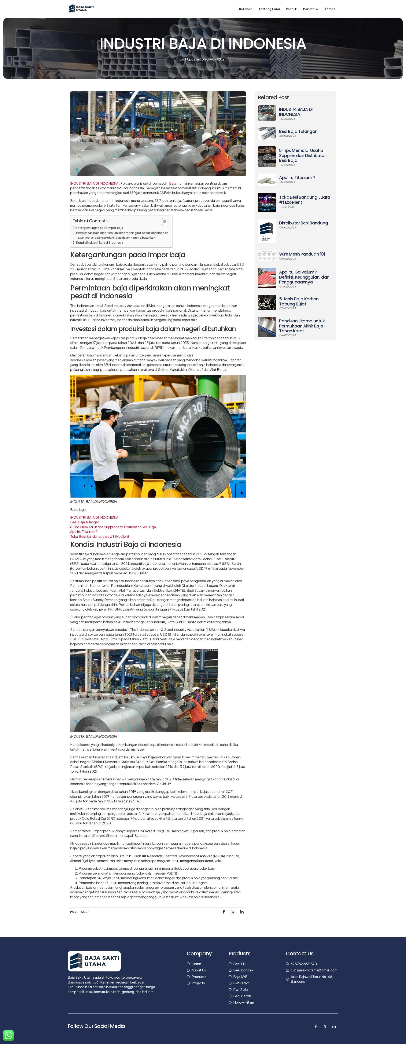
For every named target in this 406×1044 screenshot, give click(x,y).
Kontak (330, 9)
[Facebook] (224, 912)
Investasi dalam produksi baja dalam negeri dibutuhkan (118, 237)
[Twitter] (233, 912)
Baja (172, 183)
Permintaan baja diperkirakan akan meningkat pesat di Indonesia (122, 233)
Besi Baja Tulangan (85, 522)
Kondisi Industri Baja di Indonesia (99, 242)
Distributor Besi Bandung (303, 223)
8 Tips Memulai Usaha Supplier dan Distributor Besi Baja (113, 527)
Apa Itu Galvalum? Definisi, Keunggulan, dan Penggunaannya (304, 277)
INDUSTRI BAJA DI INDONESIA (94, 183)
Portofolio (310, 9)
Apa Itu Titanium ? (83, 531)
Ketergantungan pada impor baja (99, 228)
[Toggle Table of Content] (163, 221)
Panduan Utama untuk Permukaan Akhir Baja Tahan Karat (302, 326)
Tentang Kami (269, 9)
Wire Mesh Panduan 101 (302, 254)
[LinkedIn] (242, 912)
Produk (291, 9)
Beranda (245, 9)
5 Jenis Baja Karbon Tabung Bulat (298, 301)
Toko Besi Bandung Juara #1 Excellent (99, 536)
